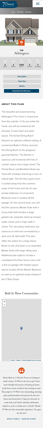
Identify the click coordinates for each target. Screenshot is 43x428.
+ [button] (4, 301)
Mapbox (19, 360)
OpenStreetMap (26, 360)
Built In (22, 86)
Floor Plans (20, 12)
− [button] (4, 304)
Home (13, 12)
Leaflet (13, 360)
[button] (22, 81)
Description (22, 77)
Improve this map (36, 360)
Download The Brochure (21, 91)
